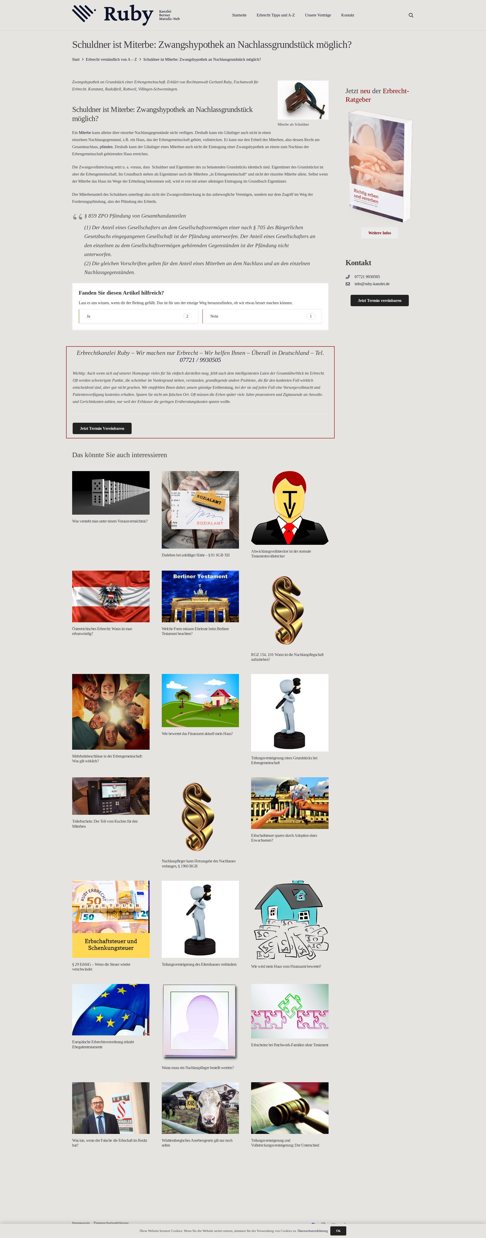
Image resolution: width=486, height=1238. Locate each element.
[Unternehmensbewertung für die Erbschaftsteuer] (200, 1198)
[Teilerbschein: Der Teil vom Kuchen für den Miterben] (111, 796)
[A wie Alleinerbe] (111, 1198)
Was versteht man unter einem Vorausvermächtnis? (109, 521)
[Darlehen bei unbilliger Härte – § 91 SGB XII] (200, 510)
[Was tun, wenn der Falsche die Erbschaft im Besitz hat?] (111, 1108)
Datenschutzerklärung (313, 1231)
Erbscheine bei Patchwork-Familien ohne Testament (289, 1045)
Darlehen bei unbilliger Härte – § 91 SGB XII (196, 555)
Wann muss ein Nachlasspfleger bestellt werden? (198, 1068)
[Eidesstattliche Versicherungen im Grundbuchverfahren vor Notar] (290, 1198)
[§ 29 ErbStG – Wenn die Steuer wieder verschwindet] (111, 919)
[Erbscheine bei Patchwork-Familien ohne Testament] (290, 1011)
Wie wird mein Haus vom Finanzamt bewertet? (286, 966)
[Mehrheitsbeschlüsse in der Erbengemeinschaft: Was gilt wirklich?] (111, 712)
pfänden (106, 147)
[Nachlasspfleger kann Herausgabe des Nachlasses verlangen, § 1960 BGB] (200, 816)
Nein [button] (261, 316)
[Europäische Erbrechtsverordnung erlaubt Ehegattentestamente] (111, 1010)
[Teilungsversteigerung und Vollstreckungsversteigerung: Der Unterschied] (290, 1108)
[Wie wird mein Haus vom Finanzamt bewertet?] (290, 920)
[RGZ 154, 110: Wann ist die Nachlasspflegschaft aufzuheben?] (290, 609)
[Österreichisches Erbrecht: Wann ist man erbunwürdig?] (111, 596)
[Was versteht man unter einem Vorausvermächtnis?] (111, 493)
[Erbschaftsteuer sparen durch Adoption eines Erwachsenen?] (290, 803)
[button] (298, 15)
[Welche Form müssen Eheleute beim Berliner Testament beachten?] (200, 596)
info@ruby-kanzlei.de (372, 284)
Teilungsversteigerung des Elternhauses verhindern (199, 964)
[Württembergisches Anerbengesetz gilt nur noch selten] (200, 1108)
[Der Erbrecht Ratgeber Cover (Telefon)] (380, 168)
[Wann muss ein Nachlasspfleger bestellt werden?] (200, 1022)
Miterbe (85, 132)
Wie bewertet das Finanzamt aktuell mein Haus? (197, 733)
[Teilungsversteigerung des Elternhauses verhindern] (200, 919)
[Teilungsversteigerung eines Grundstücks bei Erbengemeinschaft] (290, 712)
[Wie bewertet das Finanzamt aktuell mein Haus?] (200, 700)
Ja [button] (137, 316)
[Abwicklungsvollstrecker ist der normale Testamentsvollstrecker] (290, 508)
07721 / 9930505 (200, 360)
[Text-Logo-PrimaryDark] (126, 15)
